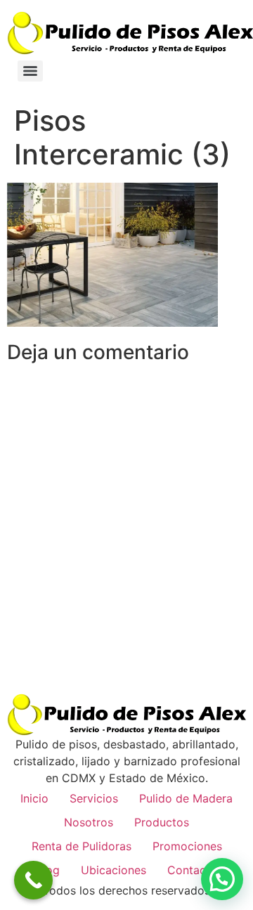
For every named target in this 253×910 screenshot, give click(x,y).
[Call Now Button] (33, 880)
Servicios (94, 798)
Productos (161, 822)
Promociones (187, 846)
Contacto (192, 870)
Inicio (34, 798)
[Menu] (30, 71)
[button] (222, 879)
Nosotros (88, 822)
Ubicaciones (113, 870)
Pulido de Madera (186, 798)
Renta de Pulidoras (81, 846)
